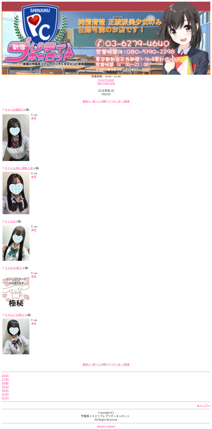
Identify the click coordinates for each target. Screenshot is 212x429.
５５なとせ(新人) (15, 314)
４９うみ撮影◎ (14, 109)
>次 (119, 101)
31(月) (5, 394)
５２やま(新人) (14, 267)
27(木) (5, 379)
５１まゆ (10, 221)
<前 (94, 101)
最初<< (87, 101)
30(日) (5, 390)
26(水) (5, 375)
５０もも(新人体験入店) (19, 168)
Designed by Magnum (106, 426)
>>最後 (125, 101)
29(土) (5, 386)
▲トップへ (203, 405)
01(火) (5, 397)
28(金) (5, 383)
